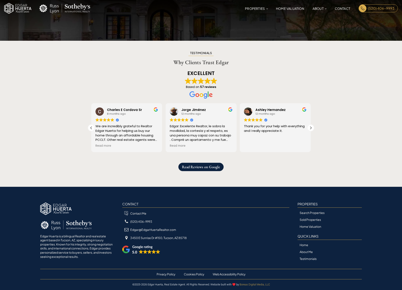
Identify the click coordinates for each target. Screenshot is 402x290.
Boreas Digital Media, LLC (255, 284)
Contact (342, 8)
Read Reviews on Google (201, 166)
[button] (311, 128)
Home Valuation (290, 8)
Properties (255, 8)
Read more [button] (103, 146)
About (318, 8)
